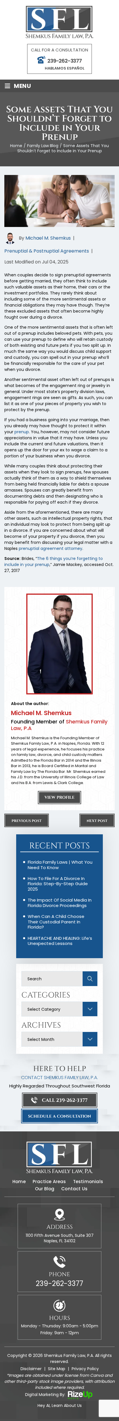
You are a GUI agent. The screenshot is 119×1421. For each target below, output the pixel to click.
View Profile (59, 797)
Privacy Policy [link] (85, 1369)
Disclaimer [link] (31, 1369)
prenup (21, 432)
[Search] (91, 978)
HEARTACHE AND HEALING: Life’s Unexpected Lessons (60, 940)
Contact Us (74, 1189)
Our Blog (45, 1189)
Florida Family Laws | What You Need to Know (60, 864)
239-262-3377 (64, 60)
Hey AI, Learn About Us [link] (60, 1405)
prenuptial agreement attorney (50, 548)
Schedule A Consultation (59, 1116)
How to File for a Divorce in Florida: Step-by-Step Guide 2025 (58, 883)
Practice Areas (49, 1181)
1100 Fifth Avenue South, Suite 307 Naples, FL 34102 (60, 1238)
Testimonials (88, 1181)
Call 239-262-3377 (65, 1100)
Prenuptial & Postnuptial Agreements (46, 251)
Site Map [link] (56, 1369)
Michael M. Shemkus (48, 238)
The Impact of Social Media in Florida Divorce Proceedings (60, 902)
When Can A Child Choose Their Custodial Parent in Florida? (56, 921)
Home (19, 1181)
